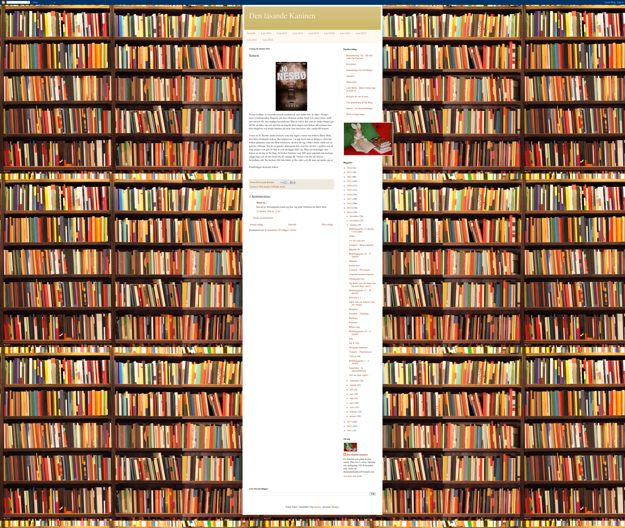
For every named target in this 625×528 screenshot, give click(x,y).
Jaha (351, 338)
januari (353, 416)
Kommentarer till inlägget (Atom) (280, 229)
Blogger (335, 506)
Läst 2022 (361, 33)
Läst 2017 (282, 33)
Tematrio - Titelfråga (359, 313)
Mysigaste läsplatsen (358, 347)
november (355, 220)
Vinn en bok (355, 356)
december (354, 216)
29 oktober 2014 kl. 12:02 (268, 211)
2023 (349, 172)
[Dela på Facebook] (291, 182)
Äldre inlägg (327, 224)
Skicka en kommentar (263, 217)
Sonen (282, 186)
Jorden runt (354, 265)
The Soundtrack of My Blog (359, 102)
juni (352, 393)
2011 (349, 430)
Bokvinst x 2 (355, 297)
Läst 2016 (266, 33)
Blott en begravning (355, 114)
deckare (267, 186)
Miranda (353, 261)
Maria (259, 202)
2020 (349, 185)
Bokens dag (354, 326)
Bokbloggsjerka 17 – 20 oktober (360, 292)
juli (352, 389)
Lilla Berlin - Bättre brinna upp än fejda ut (360, 89)
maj (352, 398)
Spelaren (350, 75)
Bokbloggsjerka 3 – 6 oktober (359, 362)
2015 (349, 207)
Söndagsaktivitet (356, 278)
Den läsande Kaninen (282, 15)
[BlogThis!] (285, 182)
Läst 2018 (298, 33)
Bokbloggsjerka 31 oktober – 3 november (362, 230)
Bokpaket (353, 309)
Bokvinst (353, 322)
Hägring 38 (354, 249)
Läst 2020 (329, 33)
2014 (261, 186)
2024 (349, 167)
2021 (349, 181)
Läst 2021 (345, 33)
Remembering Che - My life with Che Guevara (359, 57)
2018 (349, 194)
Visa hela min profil (352, 476)
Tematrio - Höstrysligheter (361, 244)
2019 (349, 189)
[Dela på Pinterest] (294, 182)
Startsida (251, 33)
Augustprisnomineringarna (361, 274)
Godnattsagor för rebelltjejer (359, 70)
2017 (349, 198)
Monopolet (351, 81)
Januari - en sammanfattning (359, 108)
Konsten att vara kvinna (357, 96)
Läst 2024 (268, 39)
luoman (317, 506)
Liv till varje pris (357, 240)
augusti (353, 384)
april (352, 402)
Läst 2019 (313, 33)
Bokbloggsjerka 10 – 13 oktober (360, 333)
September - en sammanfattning (357, 369)
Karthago (353, 317)
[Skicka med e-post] (282, 182)
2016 (349, 203)
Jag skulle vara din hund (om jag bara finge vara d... (362, 284)
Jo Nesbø (275, 186)
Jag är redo (354, 342)
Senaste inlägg (256, 224)
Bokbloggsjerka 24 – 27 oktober (360, 255)
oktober (353, 224)
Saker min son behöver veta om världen (362, 303)
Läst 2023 (252, 39)
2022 (349, 176)
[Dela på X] (288, 182)
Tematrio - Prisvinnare (359, 269)
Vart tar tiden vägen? (358, 375)
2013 (349, 421)
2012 (349, 426)
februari (354, 411)
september (355, 380)
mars (352, 407)
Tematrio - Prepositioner (360, 351)
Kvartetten (351, 64)
